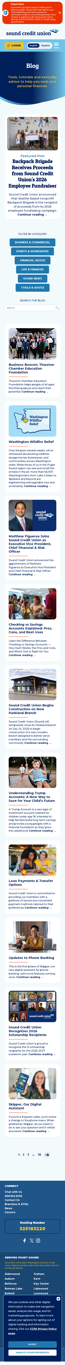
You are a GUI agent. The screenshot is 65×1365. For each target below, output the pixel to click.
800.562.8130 (13, 1196)
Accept (32, 1344)
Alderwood (12, 1273)
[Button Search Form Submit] (57, 308)
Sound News (32, 278)
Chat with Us (13, 1191)
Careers (10, 1212)
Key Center (41, 1283)
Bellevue (11, 1283)
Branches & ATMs (16, 1204)
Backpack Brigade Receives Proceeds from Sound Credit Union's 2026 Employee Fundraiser (32, 173)
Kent (37, 1278)
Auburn (10, 1278)
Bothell (10, 1293)
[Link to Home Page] (32, 32)
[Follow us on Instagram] (38, 1241)
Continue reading (32, 214)
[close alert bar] (59, 12)
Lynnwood (41, 1293)
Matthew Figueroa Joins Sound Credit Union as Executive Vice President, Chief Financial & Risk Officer (30, 543)
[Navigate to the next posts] (47, 1155)
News (8, 1208)
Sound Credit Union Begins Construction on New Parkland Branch (31, 709)
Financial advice (32, 260)
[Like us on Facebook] (25, 1241)
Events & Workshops (32, 251)
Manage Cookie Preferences (32, 1352)
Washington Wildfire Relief (31, 442)
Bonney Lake (13, 1288)
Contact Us (12, 1200)
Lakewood (41, 1288)
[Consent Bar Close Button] (58, 1298)
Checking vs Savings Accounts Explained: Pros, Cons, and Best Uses (30, 628)
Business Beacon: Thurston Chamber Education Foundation (31, 368)
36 (39, 1154)
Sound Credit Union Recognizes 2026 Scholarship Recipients (28, 1031)
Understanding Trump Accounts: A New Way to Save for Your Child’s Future (32, 797)
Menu (56, 48)
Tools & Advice (32, 287)
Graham (39, 1273)
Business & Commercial (32, 242)
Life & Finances (32, 269)
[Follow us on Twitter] (32, 1241)
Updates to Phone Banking (31, 958)
